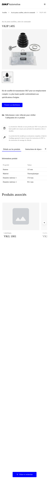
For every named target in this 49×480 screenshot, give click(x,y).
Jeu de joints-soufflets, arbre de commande (23, 12)
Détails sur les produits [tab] (11, 149)
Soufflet (4, 12)
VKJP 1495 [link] (42, 12)
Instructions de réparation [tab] (34, 149)
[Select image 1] (7, 77)
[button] (20, 223)
